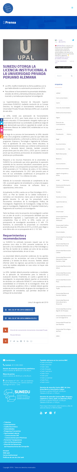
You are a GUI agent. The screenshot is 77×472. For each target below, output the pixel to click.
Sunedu (60, 40)
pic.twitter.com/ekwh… (62, 58)
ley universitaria (61, 144)
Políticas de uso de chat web (13, 457)
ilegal (57, 139)
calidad (58, 93)
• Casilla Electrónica (10, 426)
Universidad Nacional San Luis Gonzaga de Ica (63, 317)
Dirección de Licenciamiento (18, 330)
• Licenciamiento (9, 424)
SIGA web (6, 453)
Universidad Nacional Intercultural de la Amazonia (62, 302)
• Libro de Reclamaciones (12, 442)
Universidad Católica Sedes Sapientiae (62, 226)
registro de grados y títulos (62, 174)
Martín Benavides (61, 154)
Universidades (60, 232)
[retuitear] (71, 61)
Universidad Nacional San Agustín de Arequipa (63, 310)
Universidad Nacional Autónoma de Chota (62, 245)
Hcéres (69, 134)
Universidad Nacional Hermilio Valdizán (62, 294)
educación (59, 129)
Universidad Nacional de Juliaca (63, 267)
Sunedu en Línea (61, 197)
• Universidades (8, 429)
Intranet (6, 450)
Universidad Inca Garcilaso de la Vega (64, 238)
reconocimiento (61, 164)
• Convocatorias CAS (11, 435)
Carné (58, 103)
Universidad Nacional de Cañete (63, 251)
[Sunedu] (56, 44)
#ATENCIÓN (60, 46)
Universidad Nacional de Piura (63, 281)
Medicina (58, 159)
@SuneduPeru (62, 42)
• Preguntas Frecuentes (12, 431)
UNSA (57, 336)
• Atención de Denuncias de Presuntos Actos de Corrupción (16, 445)
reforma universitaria (62, 168)
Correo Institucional (10, 455)
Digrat (58, 117)
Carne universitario (62, 98)
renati (58, 180)
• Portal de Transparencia (12, 440)
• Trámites (7, 422)
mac (69, 149)
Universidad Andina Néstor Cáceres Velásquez (62, 218)
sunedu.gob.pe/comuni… (62, 57)
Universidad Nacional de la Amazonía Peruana (63, 274)
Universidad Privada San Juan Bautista (63, 323)
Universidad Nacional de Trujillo (63, 287)
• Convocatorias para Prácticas (15, 437)
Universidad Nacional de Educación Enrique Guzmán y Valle (63, 259)
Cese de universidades (63, 108)
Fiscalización (60, 134)
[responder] (70, 61)
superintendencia (61, 202)
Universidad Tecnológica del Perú (63, 330)
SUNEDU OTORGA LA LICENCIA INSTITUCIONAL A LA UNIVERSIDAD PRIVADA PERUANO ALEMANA (25, 72)
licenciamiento (31, 330)
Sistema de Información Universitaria (63, 186)
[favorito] (73, 61)
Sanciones (66, 180)
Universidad (59, 212)
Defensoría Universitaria (63, 113)
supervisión (59, 207)
